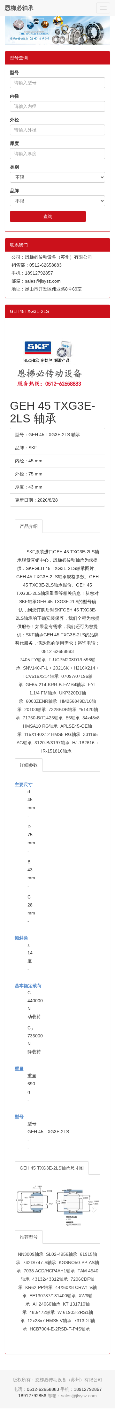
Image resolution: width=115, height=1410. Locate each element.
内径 (14, 96)
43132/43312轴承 (50, 1279)
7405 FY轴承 (33, 659)
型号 (14, 72)
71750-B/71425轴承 (43, 717)
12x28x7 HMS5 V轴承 (49, 1320)
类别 (14, 167)
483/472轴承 (42, 1312)
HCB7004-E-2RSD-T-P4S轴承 (60, 1328)
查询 (47, 216)
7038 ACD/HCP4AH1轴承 (49, 1270)
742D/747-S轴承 (39, 1262)
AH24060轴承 (46, 1304)
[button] (21, 1205)
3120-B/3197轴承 (52, 742)
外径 (14, 119)
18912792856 (32, 1395)
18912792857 (88, 1389)
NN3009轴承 (30, 1254)
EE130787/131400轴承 (52, 1295)
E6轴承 (72, 717)
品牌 (14, 190)
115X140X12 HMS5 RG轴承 (52, 734)
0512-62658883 (58, 651)
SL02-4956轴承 (61, 1254)
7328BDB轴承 (63, 709)
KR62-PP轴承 (39, 1287)
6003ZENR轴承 (41, 701)
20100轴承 (35, 709)
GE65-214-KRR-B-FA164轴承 (55, 684)
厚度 (14, 143)
